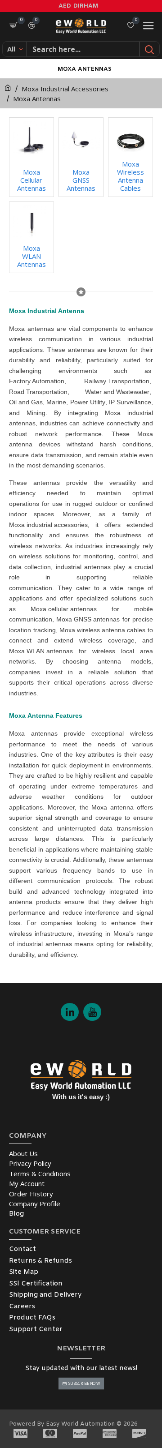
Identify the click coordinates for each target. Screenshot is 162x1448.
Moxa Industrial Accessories (65, 88)
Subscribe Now (84, 1383)
